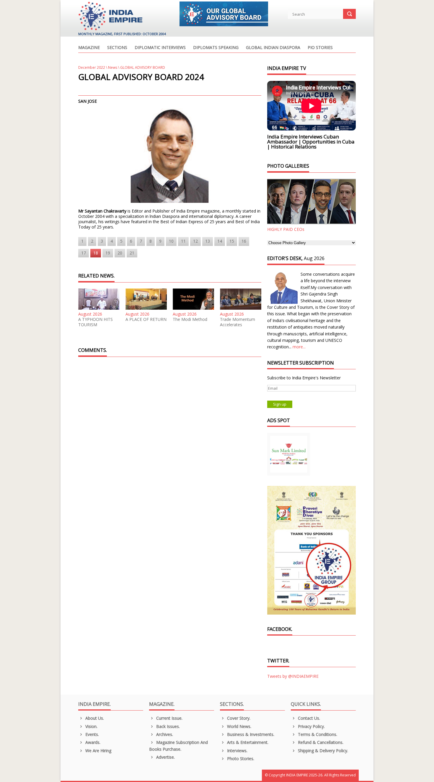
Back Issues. (167, 726)
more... (299, 347)
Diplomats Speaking (216, 47)
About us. (94, 718)
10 (171, 241)
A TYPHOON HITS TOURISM (95, 322)
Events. (91, 734)
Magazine (89, 47)
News (112, 67)
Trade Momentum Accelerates (237, 322)
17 (83, 253)
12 (195, 241)
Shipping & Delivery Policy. (322, 750)
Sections (117, 47)
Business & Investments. (250, 734)
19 (107, 253)
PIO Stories (320, 47)
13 (207, 241)
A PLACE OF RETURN (146, 319)
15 (231, 241)
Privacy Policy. (311, 726)
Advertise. (165, 757)
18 (95, 253)
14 (219, 241)
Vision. (90, 726)
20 (120, 253)
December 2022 (91, 67)
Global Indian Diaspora (273, 47)
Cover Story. (238, 718)
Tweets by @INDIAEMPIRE (293, 676)
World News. (238, 726)
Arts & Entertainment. (247, 742)
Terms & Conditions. (317, 734)
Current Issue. (168, 718)
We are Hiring (97, 750)
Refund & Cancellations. (320, 742)
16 (244, 241)
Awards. (92, 742)
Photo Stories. (240, 758)
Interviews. (236, 750)
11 (183, 241)
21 (132, 253)
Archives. (164, 734)
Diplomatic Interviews (160, 47)
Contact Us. (308, 718)
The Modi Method (190, 319)
